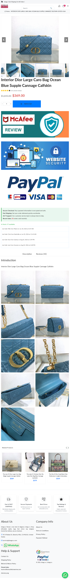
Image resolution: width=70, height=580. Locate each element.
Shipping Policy (6, 560)
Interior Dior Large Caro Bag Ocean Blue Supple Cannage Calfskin (27, 266)
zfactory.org (5, 573)
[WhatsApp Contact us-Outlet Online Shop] (65, 575)
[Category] (68, 6)
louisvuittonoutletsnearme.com (11, 569)
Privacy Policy (40, 534)
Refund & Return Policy (8, 563)
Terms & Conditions (42, 530)
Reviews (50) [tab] (41, 254)
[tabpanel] (11, 468)
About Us (39, 527)
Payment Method (41, 538)
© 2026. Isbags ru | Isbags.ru (44, 562)
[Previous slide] (66, 447)
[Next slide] (68, 447)
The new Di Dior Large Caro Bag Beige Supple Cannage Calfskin (12, 475)
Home (8, 11)
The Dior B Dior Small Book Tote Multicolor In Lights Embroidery (58, 475)
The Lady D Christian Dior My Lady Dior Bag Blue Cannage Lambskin (35, 476)
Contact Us (4, 556)
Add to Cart (28, 104)
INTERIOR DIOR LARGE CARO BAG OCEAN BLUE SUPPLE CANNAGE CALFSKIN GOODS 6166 (38, 11)
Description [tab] (27, 254)
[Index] (59, 6)
